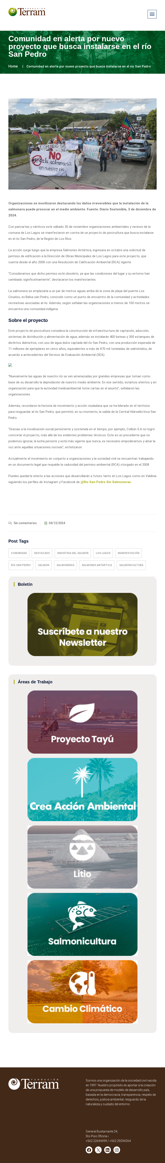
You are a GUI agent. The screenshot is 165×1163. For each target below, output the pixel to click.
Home (13, 66)
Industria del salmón (73, 553)
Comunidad (19, 553)
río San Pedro (21, 565)
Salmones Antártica (97, 565)
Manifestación (128, 553)
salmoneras (65, 565)
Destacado (42, 553)
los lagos (103, 553)
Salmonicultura (131, 565)
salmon (43, 565)
